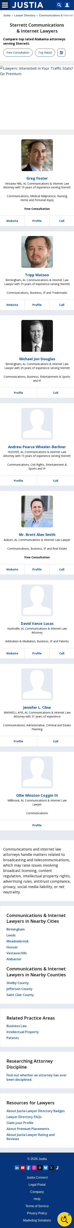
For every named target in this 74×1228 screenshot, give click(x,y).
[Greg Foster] (37, 155)
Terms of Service (37, 1206)
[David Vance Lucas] (37, 600)
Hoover (12, 947)
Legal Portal (37, 1184)
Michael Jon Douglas (37, 358)
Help (37, 1199)
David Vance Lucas (37, 623)
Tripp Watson (37, 275)
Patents (13, 1038)
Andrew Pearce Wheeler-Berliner (37, 446)
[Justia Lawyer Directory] (57, 1167)
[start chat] (64, 1219)
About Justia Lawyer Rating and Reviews (31, 1137)
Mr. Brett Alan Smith (37, 534)
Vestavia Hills (17, 953)
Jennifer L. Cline (37, 707)
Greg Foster (37, 178)
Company (37, 1191)
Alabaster (14, 959)
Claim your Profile (20, 1123)
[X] (51, 1167)
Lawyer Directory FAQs (24, 1117)
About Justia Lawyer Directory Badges (36, 1111)
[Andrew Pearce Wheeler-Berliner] (37, 424)
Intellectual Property (23, 1032)
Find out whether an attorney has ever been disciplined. (37, 1077)
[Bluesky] (45, 1167)
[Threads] (39, 1167)
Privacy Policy (37, 1213)
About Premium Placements (28, 1129)
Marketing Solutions (37, 1220)
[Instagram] (34, 1167)
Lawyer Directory (24, 15)
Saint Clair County (20, 995)
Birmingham (16, 929)
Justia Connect (37, 1177)
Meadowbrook (18, 941)
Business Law (17, 1026)
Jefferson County (20, 989)
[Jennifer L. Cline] (37, 684)
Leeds (11, 935)
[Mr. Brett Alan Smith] (37, 511)
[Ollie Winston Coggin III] (37, 772)
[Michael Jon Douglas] (37, 336)
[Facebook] (28, 1167)
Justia (6, 15)
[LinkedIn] (17, 1167)
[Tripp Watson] (37, 252)
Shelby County (18, 983)
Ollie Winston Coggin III (37, 795)
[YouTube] (22, 1167)
